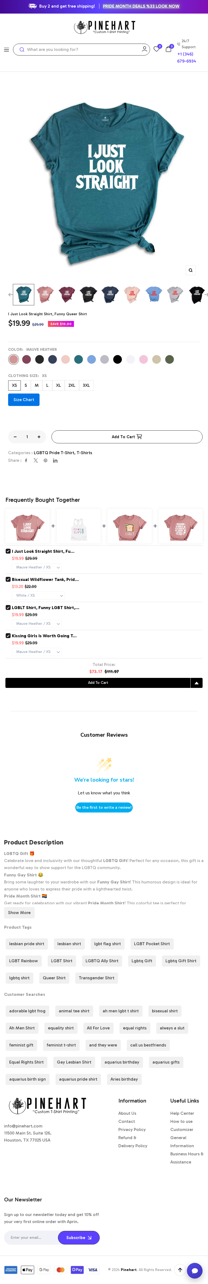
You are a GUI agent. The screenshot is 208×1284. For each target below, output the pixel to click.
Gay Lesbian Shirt (74, 1062)
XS (14, 385)
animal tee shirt (74, 1010)
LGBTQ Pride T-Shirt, (55, 452)
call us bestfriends (148, 1045)
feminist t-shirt (61, 1045)
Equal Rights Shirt (26, 1062)
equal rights (135, 1028)
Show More (19, 912)
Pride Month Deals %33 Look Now (141, 6)
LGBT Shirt (61, 960)
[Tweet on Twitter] (36, 460)
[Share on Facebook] (26, 460)
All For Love (98, 1028)
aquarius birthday (122, 1062)
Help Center (182, 1113)
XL (58, 385)
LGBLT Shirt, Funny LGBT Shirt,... (45, 607)
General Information (182, 1141)
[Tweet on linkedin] (55, 460)
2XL (72, 385)
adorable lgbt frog (27, 1010)
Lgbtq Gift (142, 960)
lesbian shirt (69, 943)
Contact (126, 1121)
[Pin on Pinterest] (45, 460)
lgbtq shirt (19, 977)
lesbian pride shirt (26, 943)
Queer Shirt (54, 977)
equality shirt (61, 1028)
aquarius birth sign (27, 1079)
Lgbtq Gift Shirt (180, 960)
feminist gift (21, 1045)
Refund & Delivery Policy (132, 1141)
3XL (86, 385)
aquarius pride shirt (78, 1079)
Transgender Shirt (96, 977)
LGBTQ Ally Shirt (102, 960)
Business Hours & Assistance (187, 1158)
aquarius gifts (166, 1062)
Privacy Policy (132, 1129)
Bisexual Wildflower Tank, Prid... (45, 579)
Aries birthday (124, 1079)
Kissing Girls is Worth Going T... (44, 635)
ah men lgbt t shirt (121, 1010)
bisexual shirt (165, 1010)
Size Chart (24, 399)
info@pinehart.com (23, 1126)
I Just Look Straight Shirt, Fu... (43, 551)
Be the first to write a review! (104, 807)
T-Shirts (84, 452)
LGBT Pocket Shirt (152, 943)
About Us (127, 1113)
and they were (103, 1045)
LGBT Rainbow (23, 960)
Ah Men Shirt (22, 1028)
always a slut (172, 1028)
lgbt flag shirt (107, 943)
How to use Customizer (181, 1125)
